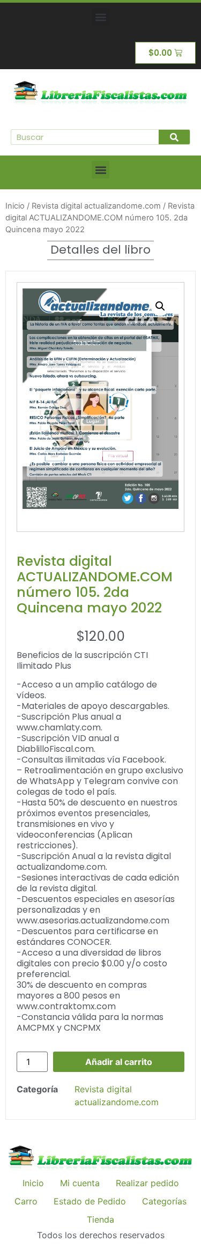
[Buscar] (174, 137)
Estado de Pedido (90, 1201)
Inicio (15, 206)
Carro (26, 1201)
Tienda (100, 1219)
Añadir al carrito (118, 1061)
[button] (100, 17)
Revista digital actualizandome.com (96, 206)
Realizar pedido (147, 1183)
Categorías (164, 1201)
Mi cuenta (80, 1183)
